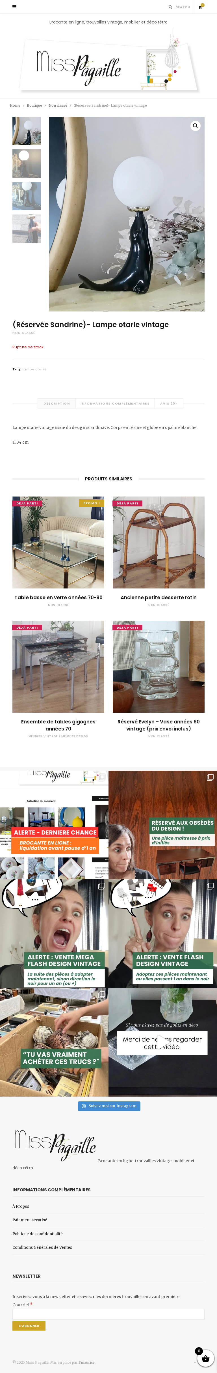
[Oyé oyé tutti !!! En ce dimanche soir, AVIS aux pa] (162, 825)
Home (15, 105)
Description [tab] (57, 403)
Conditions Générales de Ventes (42, 1247)
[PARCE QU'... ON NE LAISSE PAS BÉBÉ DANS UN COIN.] (162, 933)
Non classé (58, 105)
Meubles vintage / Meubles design (58, 736)
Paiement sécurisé (29, 1220)
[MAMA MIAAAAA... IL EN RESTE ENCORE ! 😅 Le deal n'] (54, 933)
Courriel (22, 1304)
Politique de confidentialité (37, 1234)
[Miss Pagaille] (108, 61)
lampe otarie (35, 369)
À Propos (20, 1206)
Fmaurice (87, 1362)
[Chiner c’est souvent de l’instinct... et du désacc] (54, 1042)
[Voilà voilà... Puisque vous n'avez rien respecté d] (162, 1042)
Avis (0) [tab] (168, 403)
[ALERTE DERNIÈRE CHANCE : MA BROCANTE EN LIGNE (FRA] (54, 825)
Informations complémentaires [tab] (115, 403)
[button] (195, 126)
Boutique (34, 105)
